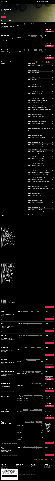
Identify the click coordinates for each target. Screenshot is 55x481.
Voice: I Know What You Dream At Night (8, 240)
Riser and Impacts (5, 230)
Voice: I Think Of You (5, 239)
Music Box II (4, 227)
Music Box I (3, 226)
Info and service (33, 465)
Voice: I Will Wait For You (5, 298)
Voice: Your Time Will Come (6, 275)
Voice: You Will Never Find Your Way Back (8, 278)
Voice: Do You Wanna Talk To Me (7, 259)
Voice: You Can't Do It (5, 301)
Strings (47, 428)
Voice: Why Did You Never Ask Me (7, 270)
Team (2, 467)
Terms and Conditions (29, 474)
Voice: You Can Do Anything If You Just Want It (9, 302)
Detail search (18, 466)
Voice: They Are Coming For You (7, 277)
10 (51, 459)
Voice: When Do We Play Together (7, 264)
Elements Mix (48, 398)
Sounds (17, 467)
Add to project (6, 307)
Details (2, 307)
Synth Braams (48, 430)
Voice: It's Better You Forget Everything (8, 285)
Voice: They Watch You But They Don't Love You (9, 284)
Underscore (48, 426)
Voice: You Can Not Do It (5, 262)
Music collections (18, 465)
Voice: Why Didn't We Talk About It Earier (8, 267)
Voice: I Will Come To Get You (6, 235)
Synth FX (47, 431)
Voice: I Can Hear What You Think (7, 234)
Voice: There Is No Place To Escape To (8, 242)
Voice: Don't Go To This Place (6, 281)
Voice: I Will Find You (5, 246)
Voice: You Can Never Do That (6, 300)
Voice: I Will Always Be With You (7, 274)
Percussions (48, 427)
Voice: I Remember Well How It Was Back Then (9, 236)
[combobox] (51, 20)
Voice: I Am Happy (5, 245)
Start (20, 474)
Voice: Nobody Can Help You (6, 272)
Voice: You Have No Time (6, 276)
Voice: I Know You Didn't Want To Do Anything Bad (9, 243)
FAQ (32, 466)
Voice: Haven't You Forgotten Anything (8, 249)
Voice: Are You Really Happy (6, 248)
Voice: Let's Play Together (6, 237)
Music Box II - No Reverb (5, 228)
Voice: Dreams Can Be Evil (6, 297)
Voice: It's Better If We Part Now (7, 232)
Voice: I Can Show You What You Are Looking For (9, 279)
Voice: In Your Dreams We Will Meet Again (8, 241)
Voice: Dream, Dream (5, 296)
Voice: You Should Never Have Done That (8, 263)
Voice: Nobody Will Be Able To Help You (8, 273)
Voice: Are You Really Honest (6, 247)
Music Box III (4, 229)
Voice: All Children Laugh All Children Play (8, 244)
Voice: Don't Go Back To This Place (7, 282)
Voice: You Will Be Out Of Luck (6, 271)
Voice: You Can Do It (5, 303)
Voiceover (47, 397)
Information (15, 307)
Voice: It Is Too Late (5, 261)
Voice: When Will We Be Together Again (8, 280)
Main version (48, 51)
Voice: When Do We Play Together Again (8, 265)
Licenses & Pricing (11, 307)
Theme (8, 20)
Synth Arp (47, 429)
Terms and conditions (4, 468)
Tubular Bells (4, 225)
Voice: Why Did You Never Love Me (7, 268)
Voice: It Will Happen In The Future (7, 260)
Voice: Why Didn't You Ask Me (6, 269)
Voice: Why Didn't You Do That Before (8, 266)
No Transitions (48, 425)
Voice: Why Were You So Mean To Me (7, 238)
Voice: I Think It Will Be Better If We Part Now (9, 231)
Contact (2, 465)
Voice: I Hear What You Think (6, 233)
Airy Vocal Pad (4, 223)
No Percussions (48, 424)
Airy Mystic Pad (4, 224)
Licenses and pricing (4, 466)
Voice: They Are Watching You (6, 283)
